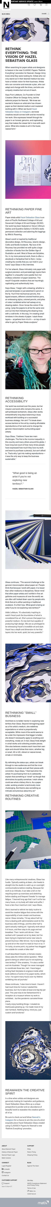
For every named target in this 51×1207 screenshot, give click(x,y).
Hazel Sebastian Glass (30, 217)
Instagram (7, 1172)
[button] (6, 5)
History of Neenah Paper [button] (10, 1152)
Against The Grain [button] (33, 1166)
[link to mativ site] (43, 1202)
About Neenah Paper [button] (8, 1149)
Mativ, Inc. (33, 1191)
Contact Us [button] (5, 1175)
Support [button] (6, 1183)
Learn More (38, 1)
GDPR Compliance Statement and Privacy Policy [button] (36, 1184)
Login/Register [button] (6, 1166)
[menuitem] (29, 4)
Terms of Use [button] (31, 1188)
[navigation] (46, 4)
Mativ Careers (6, 1158)
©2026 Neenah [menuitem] (31, 1194)
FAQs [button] (29, 1149)
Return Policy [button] (31, 1152)
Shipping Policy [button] (32, 1155)
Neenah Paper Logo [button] (8, 1155)
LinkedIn (7, 1169)
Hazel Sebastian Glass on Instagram (21, 110)
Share (44, 14)
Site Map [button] (30, 1180)
